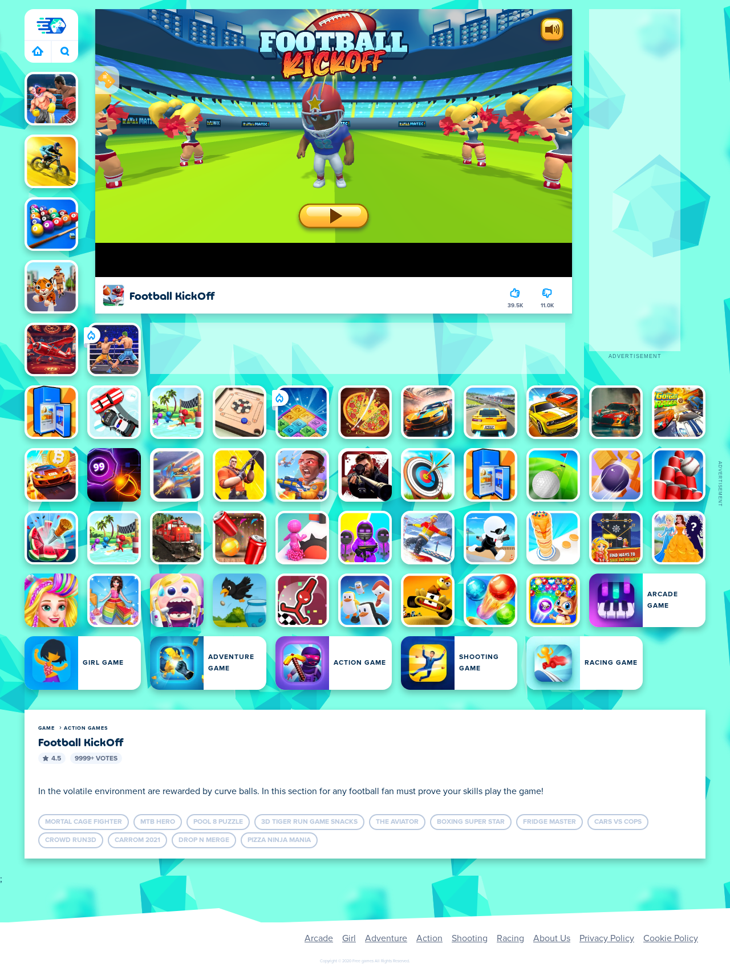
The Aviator (397, 822)
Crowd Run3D (70, 840)
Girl (349, 938)
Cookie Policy (670, 938)
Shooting (470, 938)
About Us (551, 938)
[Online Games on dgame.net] (38, 52)
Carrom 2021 (137, 840)
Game (46, 728)
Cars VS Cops (618, 822)
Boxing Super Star (471, 822)
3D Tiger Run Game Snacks (309, 822)
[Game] (51, 26)
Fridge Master (549, 822)
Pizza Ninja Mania (279, 840)
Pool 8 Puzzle (218, 822)
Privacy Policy (606, 938)
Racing (510, 938)
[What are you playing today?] (64, 52)
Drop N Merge (204, 840)
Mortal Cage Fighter (83, 822)
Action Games (86, 728)
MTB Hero (157, 822)
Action (429, 938)
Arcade (319, 938)
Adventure (386, 938)
